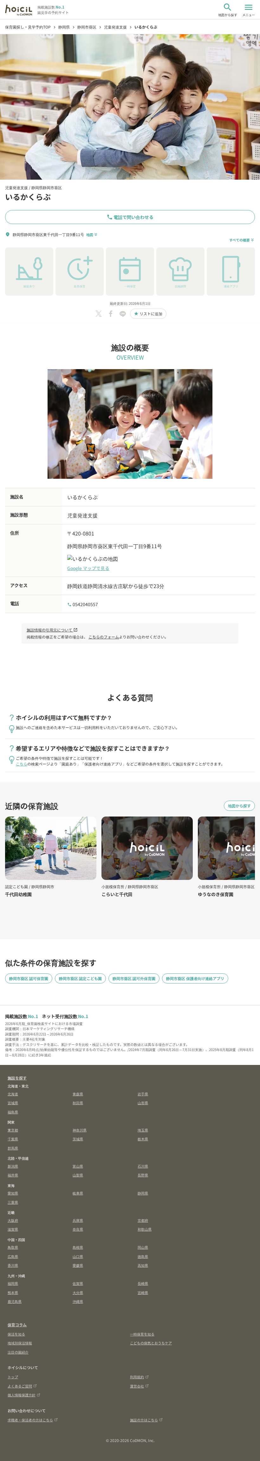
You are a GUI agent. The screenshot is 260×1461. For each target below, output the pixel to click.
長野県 (143, 1174)
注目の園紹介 (18, 1352)
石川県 (143, 1166)
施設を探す (17, 1077)
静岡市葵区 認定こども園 (80, 978)
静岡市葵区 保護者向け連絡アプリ (195, 978)
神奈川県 (80, 1129)
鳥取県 (13, 1247)
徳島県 (143, 1256)
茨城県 (78, 1138)
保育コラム (17, 1324)
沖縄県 (78, 1301)
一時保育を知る (142, 1333)
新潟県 (13, 1166)
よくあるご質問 (20, 1385)
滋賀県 (13, 1229)
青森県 (78, 1093)
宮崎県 (143, 1292)
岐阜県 (78, 1192)
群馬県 (13, 1147)
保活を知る (16, 1333)
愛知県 (13, 1192)
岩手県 (143, 1093)
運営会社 (137, 1385)
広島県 (13, 1256)
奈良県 (78, 1229)
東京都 (13, 1129)
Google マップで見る (88, 568)
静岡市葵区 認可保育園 (28, 978)
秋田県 (78, 1102)
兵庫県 (78, 1220)
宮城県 (13, 1102)
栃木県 (143, 1138)
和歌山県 (145, 1229)
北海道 (13, 1093)
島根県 (78, 1247)
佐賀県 (78, 1283)
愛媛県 (78, 1265)
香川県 (13, 1265)
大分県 (78, 1292)
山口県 (78, 1256)
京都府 (143, 1220)
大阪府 (13, 1220)
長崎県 (143, 1283)
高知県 (143, 1265)
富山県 (78, 1166)
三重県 (13, 1202)
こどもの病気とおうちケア (151, 1342)
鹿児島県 (15, 1301)
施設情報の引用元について (52, 629)
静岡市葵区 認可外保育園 (134, 978)
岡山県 (143, 1247)
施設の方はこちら (144, 1419)
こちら (21, 763)
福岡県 (13, 1283)
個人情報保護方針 (22, 1394)
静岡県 (143, 1192)
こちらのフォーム (103, 636)
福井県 (13, 1174)
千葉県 (13, 1138)
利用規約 (137, 1376)
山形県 (143, 1102)
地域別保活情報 (20, 1342)
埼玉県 (143, 1129)
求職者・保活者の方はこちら (30, 1419)
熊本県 (13, 1292)
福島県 (13, 1111)
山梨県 (78, 1174)
